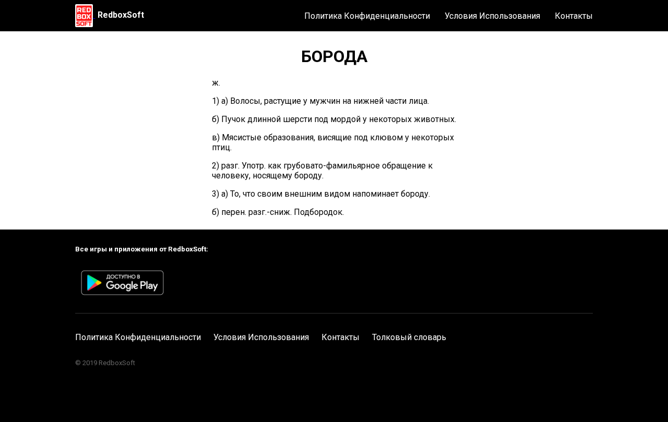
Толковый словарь (409, 337)
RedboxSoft (121, 15)
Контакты (574, 16)
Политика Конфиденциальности (367, 16)
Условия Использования (492, 16)
